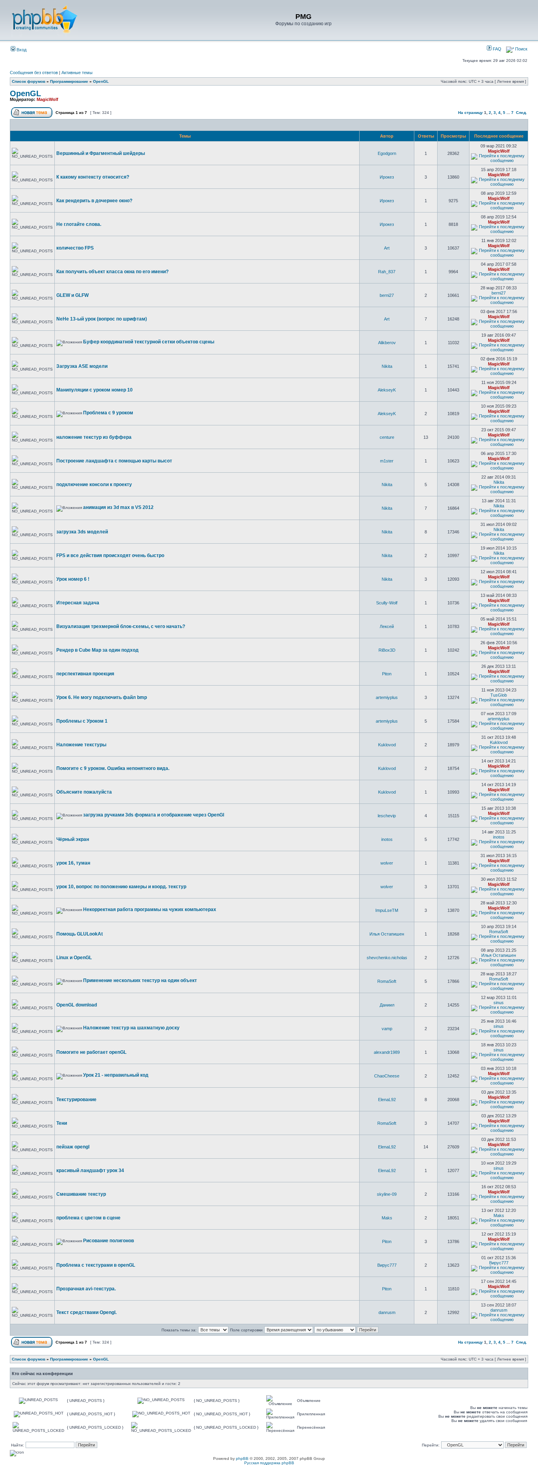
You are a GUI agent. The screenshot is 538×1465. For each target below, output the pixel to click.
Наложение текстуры (81, 744)
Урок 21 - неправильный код (115, 1075)
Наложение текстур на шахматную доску (131, 1028)
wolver (386, 863)
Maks (387, 1217)
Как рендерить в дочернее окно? (94, 200)
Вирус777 (387, 1265)
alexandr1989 (387, 1052)
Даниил (387, 1005)
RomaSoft (498, 931)
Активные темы (77, 72)
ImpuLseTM (386, 910)
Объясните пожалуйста (84, 792)
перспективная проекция (85, 674)
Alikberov (387, 342)
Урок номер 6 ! (72, 579)
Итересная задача (77, 603)
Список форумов (28, 81)
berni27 (387, 295)
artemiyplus (387, 697)
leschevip (387, 815)
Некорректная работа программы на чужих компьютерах (149, 909)
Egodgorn (387, 153)
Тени (61, 1123)
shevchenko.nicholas (387, 957)
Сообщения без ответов (34, 72)
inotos (387, 839)
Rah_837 (386, 271)
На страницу (470, 112)
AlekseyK (387, 390)
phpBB (242, 1458)
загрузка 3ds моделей (82, 532)
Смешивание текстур (81, 1194)
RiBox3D (386, 650)
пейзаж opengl (72, 1147)
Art (387, 248)
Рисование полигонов (108, 1240)
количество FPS (75, 248)
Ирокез (387, 177)
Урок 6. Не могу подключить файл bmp (101, 697)
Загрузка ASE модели (82, 366)
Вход (20, 49)
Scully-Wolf (386, 602)
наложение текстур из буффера (94, 437)
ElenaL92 (387, 1099)
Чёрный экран (72, 839)
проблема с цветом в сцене (88, 1218)
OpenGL (101, 81)
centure (387, 437)
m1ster (386, 461)
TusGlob (498, 695)
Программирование (69, 81)
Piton (386, 673)
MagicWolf (47, 99)
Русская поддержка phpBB (269, 1463)
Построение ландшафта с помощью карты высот (114, 461)
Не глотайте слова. (78, 224)
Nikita (387, 366)
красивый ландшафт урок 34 (90, 1170)
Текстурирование (76, 1099)
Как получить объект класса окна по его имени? (112, 271)
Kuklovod (387, 744)
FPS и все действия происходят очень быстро (110, 555)
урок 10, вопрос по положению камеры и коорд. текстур (121, 886)
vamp (387, 1028)
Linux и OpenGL (74, 957)
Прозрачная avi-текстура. (86, 1289)
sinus (498, 1002)
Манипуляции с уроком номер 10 (94, 390)
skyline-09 (387, 1194)
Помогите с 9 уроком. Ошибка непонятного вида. (112, 768)
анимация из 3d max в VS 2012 (118, 507)
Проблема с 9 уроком (108, 413)
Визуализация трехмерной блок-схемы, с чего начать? (120, 626)
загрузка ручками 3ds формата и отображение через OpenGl (153, 815)
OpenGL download (76, 1005)
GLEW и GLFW (72, 295)
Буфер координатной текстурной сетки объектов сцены (148, 342)
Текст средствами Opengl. (86, 1312)
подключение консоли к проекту (94, 484)
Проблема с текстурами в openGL (95, 1265)
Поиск (520, 49)
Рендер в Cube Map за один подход (97, 650)
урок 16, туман (73, 863)
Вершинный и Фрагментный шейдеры (100, 153)
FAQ (496, 49)
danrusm (386, 1312)
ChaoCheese (386, 1076)
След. (521, 112)
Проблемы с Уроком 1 (82, 721)
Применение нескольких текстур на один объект (140, 980)
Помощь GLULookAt (79, 934)
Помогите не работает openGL (91, 1052)
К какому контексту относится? (92, 177)
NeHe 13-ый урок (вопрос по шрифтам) (101, 319)
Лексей (387, 626)
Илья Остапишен (386, 934)
